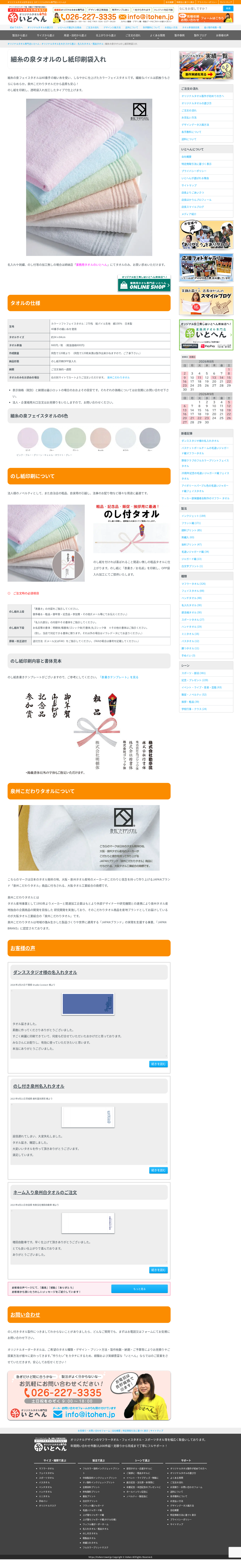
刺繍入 (188, 537)
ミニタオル (190, 634)
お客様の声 (222, 35)
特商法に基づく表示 (185, 2)
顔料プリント (192, 530)
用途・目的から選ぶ (75, 35)
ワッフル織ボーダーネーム (96, 1524)
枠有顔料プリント (91, 1491)
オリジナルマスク (47, 1505)
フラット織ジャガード (93, 1505)
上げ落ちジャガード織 (93, 1514)
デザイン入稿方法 (112, 27)
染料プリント (192, 544)
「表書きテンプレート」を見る (119, 677)
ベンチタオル (192, 598)
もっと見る (139, 1289)
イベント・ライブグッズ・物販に (142, 1477)
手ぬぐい (188, 655)
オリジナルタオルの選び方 (40, 27)
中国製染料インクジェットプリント (100, 1477)
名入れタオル (192, 605)
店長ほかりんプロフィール (197, 199)
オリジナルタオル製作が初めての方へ (203, 96)
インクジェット (194, 515)
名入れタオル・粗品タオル (90, 43)
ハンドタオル (192, 626)
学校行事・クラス (194, 709)
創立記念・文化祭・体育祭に (140, 1482)
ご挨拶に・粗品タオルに (138, 1473)
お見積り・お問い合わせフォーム (94, 1430)
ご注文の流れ (92, 27)
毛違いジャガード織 (195, 551)
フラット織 (191, 523)
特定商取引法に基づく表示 (197, 164)
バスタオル (190, 641)
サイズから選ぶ (45, 35)
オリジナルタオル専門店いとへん (24, 43)
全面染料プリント (91, 1487)
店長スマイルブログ (193, 206)
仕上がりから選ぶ (106, 35)
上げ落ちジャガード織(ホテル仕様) (99, 1519)
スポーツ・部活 (194, 673)
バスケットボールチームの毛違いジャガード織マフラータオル (205, 450)
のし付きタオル (90, 1533)
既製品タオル (89, 1538)
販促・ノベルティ (194, 694)
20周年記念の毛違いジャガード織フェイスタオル (205, 475)
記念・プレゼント (195, 680)
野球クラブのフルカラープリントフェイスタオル (205, 463)
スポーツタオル (193, 619)
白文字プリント (192, 566)
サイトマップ (226, 2)
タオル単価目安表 (190, 27)
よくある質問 (157, 35)
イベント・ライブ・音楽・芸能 (202, 687)
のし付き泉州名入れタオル (38, 1086)
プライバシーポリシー (207, 2)
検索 (228, 8)
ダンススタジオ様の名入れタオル (45, 972)
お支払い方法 (171, 27)
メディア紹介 (189, 214)
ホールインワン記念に (137, 1491)
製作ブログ (200, 35)
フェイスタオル (193, 590)
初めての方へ (16, 27)
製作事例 (179, 35)
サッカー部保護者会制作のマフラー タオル (206, 498)
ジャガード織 (192, 559)
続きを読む (158, 1064)
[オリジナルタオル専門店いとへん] (27, 14)
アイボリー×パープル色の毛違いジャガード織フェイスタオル (205, 488)
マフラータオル (194, 583)
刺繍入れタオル (90, 1542)
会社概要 (170, 2)
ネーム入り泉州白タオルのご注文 (45, 1192)
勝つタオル (190, 648)
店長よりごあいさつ (193, 192)
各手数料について (151, 27)
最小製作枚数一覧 (212, 27)
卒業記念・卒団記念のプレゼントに (143, 1487)
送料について (131, 27)
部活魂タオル (192, 612)
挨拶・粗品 (190, 701)
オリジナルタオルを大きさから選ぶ (58, 43)
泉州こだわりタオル (118, 377)
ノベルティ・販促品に (137, 1496)
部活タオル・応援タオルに (139, 1468)
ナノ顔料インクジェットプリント (99, 1482)
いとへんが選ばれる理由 (69, 27)
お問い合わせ (25, 1314)
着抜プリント (89, 1496)
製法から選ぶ (19, 35)
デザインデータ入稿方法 (195, 124)
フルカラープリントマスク (95, 1547)
